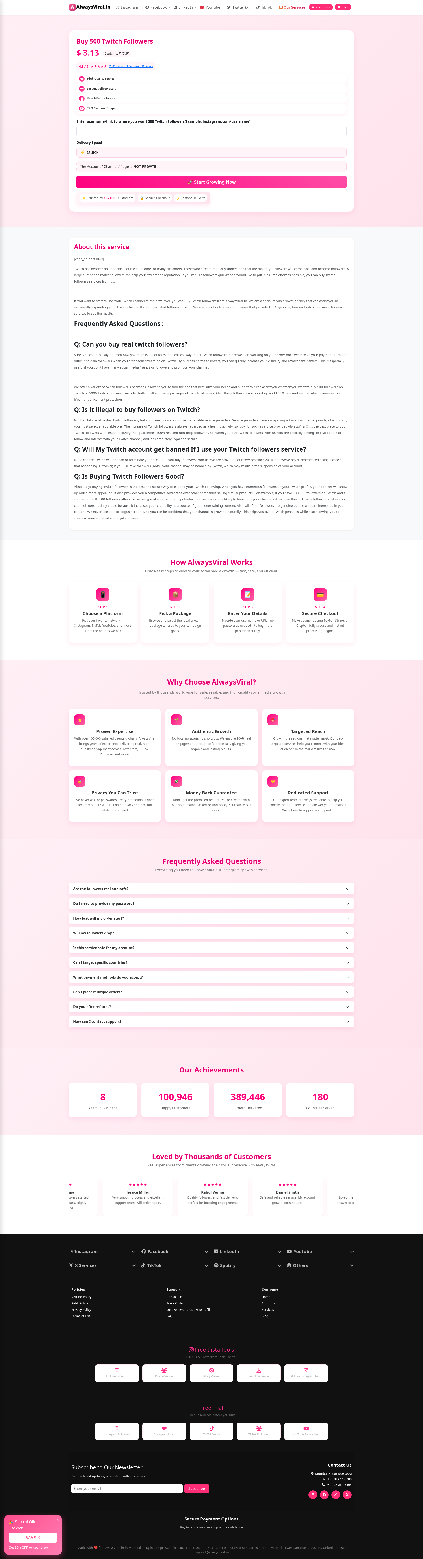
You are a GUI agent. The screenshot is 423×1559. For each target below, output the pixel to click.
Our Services (294, 7)
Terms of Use (81, 1316)
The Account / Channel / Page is (118, 166)
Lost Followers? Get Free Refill (188, 1309)
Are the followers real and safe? (100, 888)
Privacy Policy (81, 1309)
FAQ (170, 1316)
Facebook (159, 7)
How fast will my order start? (98, 918)
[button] (102, 1251)
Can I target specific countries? (100, 962)
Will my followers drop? (93, 933)
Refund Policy (81, 1297)
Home (266, 1297)
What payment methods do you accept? (108, 977)
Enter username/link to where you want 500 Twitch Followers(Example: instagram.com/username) (163, 121)
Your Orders (323, 7)
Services (268, 1309)
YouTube (213, 7)
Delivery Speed (89, 142)
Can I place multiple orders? (97, 992)
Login (344, 7)
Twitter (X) (241, 7)
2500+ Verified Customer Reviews (131, 66)
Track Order (175, 1303)
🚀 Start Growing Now (211, 182)
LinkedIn (186, 7)
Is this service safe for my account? (103, 947)
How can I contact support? (97, 1021)
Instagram (129, 7)
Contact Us (174, 1297)
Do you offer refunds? (92, 1006)
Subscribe (196, 1488)
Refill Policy (79, 1303)
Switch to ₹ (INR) (117, 53)
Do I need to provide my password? (103, 903)
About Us (268, 1303)
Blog (265, 1316)
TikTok (266, 7)
